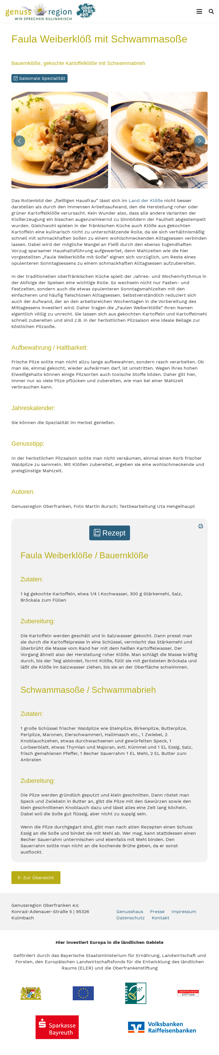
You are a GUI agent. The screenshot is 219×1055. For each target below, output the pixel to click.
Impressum (183, 911)
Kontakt (160, 917)
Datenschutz (130, 917)
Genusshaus (129, 911)
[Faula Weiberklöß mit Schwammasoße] (59, 140)
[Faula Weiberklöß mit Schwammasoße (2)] (159, 140)
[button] (199, 11)
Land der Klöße (146, 200)
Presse (157, 911)
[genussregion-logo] (51, 11)
